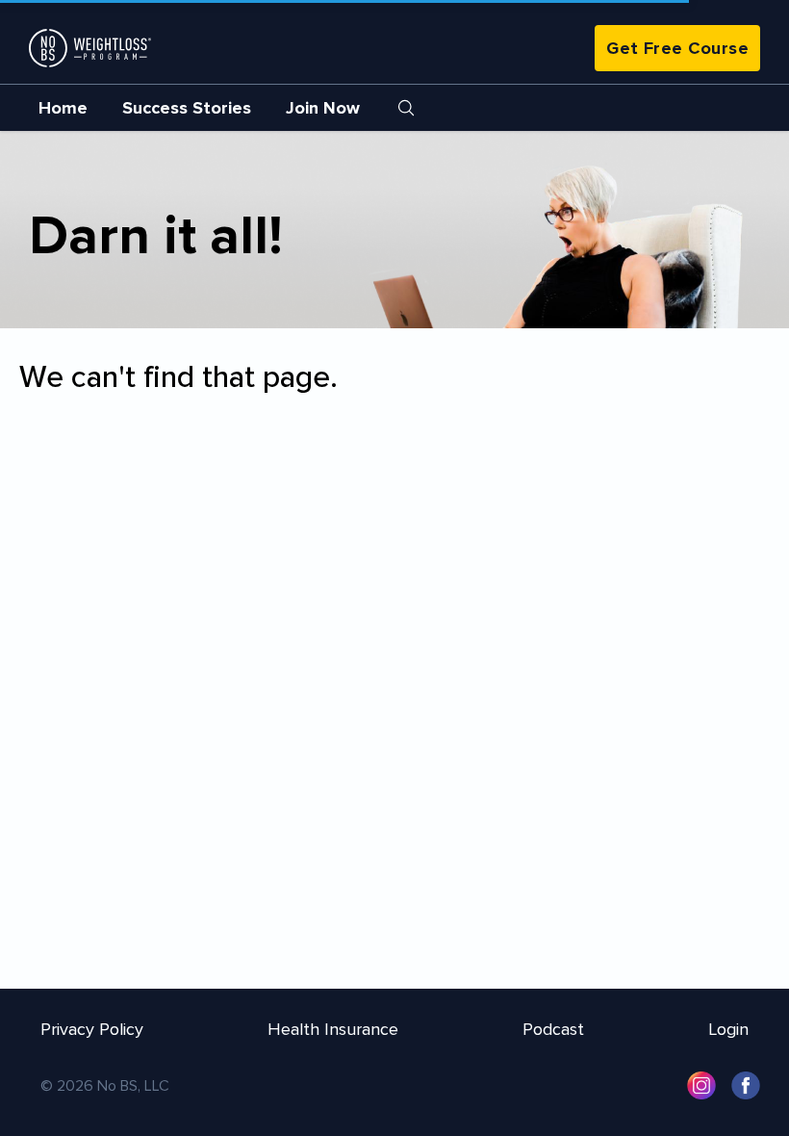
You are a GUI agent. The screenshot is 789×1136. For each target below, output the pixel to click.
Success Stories (186, 107)
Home (63, 107)
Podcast (553, 1029)
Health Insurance (332, 1029)
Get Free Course (677, 48)
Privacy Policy (91, 1029)
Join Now (323, 107)
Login (728, 1029)
